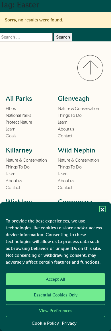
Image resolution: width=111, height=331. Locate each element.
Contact (65, 136)
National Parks (18, 115)
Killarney (19, 150)
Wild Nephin (76, 150)
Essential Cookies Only (55, 295)
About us (66, 129)
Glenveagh (73, 98)
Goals (11, 136)
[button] (102, 209)
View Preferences (55, 310)
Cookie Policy (45, 323)
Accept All (55, 279)
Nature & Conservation (78, 108)
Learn (10, 129)
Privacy (69, 323)
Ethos (11, 108)
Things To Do (70, 115)
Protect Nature (19, 122)
